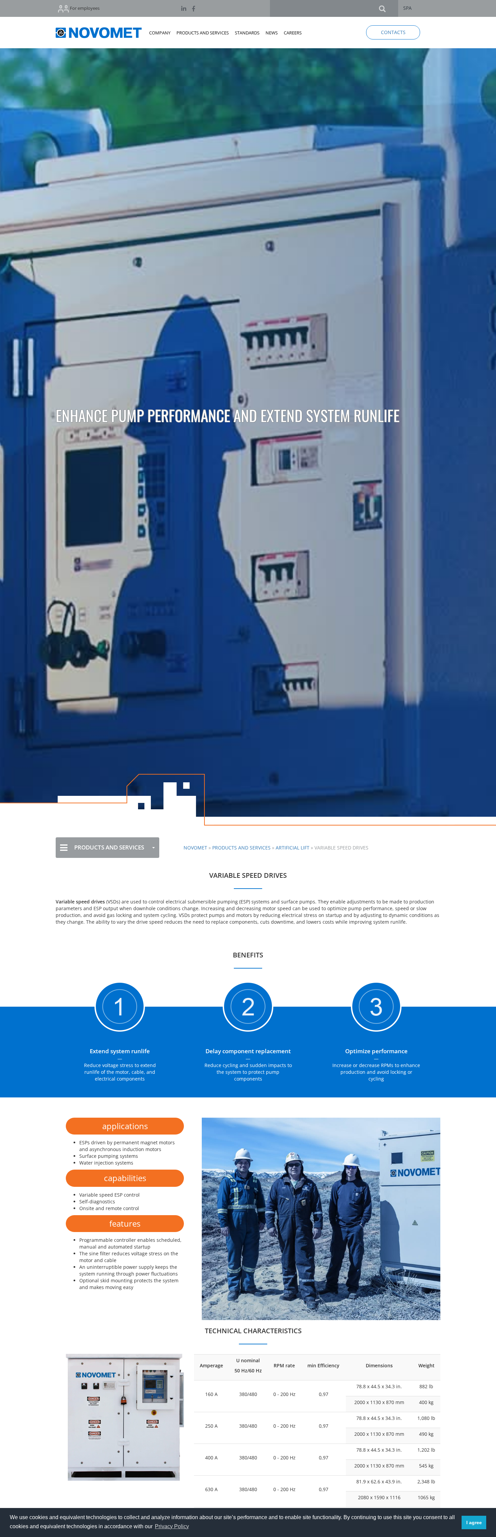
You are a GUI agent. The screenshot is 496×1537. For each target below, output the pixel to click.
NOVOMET (195, 847)
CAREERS (293, 33)
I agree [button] (474, 1522)
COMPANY (159, 33)
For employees (84, 8)
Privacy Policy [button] (172, 1526)
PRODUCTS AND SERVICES (202, 33)
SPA (407, 8)
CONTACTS (393, 32)
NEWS (272, 33)
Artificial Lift (292, 847)
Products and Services (241, 847)
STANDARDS (247, 33)
